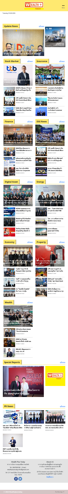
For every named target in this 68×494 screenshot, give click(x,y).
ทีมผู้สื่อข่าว (49, 471)
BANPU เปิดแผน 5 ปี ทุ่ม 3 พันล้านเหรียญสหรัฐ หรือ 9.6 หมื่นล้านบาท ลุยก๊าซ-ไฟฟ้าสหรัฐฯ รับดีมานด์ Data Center (50, 203)
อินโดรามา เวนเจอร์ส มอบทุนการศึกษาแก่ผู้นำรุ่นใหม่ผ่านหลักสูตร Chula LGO (33, 422)
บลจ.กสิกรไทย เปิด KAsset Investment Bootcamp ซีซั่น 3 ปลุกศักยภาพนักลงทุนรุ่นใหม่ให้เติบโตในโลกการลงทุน (17, 323)
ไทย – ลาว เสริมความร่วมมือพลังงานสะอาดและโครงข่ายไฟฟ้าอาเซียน (55, 221)
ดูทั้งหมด (41, 26)
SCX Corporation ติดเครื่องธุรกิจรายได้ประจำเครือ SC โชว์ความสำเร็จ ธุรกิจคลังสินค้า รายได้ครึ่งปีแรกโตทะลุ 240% (48, 263)
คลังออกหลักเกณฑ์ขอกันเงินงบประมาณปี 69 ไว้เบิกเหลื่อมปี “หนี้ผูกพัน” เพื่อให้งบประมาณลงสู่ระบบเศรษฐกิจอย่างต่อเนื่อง (20, 53)
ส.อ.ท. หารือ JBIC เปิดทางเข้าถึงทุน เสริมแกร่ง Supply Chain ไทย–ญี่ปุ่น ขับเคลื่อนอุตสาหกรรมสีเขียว (18, 263)
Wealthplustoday (15, 486)
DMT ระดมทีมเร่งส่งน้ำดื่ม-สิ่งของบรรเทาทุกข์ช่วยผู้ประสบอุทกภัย (12, 446)
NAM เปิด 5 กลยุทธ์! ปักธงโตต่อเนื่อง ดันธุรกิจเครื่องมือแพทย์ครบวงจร (24, 110)
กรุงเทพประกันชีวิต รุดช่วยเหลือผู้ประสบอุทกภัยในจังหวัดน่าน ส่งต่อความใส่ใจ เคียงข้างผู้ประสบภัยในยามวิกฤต (49, 82)
